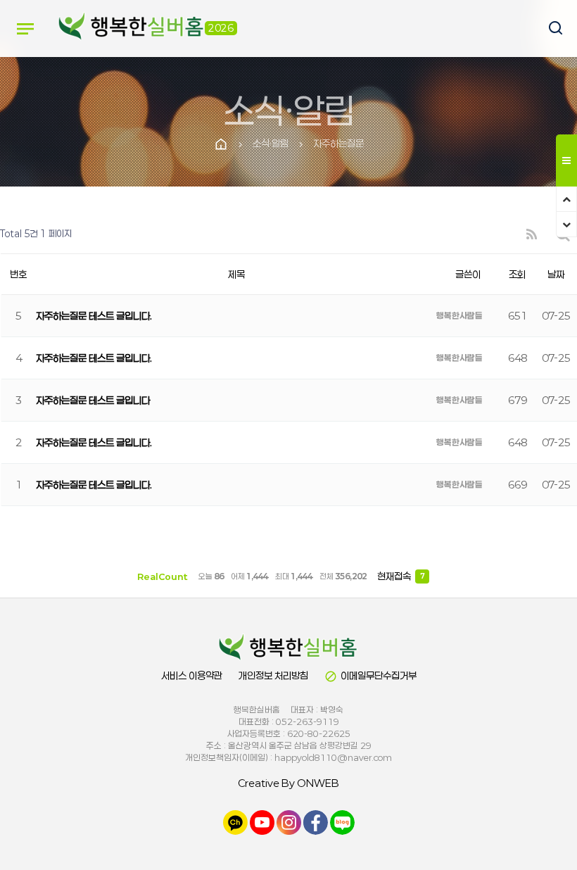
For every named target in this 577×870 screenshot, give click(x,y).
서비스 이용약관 (191, 675)
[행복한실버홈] (131, 28)
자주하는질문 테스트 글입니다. (94, 316)
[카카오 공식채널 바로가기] (235, 822)
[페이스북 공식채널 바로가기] (315, 822)
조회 (517, 274)
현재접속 (400, 576)
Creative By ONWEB (288, 783)
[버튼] (549, 29)
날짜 (555, 274)
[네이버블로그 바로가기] (342, 822)
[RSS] (531, 234)
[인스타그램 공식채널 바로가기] (289, 822)
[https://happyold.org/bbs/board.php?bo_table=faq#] (288, 647)
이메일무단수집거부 (370, 676)
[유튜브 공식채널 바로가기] (262, 822)
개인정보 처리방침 (273, 675)
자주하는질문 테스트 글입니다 (93, 400)
